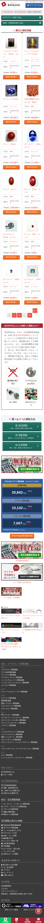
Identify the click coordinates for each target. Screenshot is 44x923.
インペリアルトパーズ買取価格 (12, 680)
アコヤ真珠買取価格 (8, 672)
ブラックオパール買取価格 (11, 740)
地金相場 (27, 922)
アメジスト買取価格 (8, 675)
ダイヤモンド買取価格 (11, 715)
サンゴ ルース (9, 189)
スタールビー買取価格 (9, 708)
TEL (16, 922)
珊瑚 (32, 106)
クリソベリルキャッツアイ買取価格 (14, 692)
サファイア (13, 106)
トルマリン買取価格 (8, 725)
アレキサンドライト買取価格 (12, 677)
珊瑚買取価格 (6, 701)
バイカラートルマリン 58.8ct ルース (11, 54)
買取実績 (38, 922)
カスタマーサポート (10, 860)
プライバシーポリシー (9, 891)
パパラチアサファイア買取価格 (12, 732)
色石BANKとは (8, 772)
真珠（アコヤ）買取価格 (10, 703)
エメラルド (34, 286)
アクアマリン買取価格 (9, 669)
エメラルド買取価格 (8, 685)
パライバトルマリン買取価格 (12, 734)
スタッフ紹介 (8, 774)
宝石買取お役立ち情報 (11, 821)
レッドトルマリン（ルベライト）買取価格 (16, 758)
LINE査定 (5, 922)
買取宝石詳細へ (11, 77)
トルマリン (13, 61)
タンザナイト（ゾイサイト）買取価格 (15, 717)
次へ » (35, 311)
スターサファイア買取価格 (11, 706)
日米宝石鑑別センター (26, 335)
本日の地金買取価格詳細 (22, 536)
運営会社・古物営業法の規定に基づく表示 (16, 894)
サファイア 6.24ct (10, 99)
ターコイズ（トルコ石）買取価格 (13, 720)
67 (30, 315)
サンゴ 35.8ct (9, 144)
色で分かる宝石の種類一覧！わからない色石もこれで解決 (11, 646)
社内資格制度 (6, 886)
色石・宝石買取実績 (10, 799)
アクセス (4, 888)
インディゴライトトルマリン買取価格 (15, 683)
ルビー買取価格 (7, 755)
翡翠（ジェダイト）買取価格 (12, 737)
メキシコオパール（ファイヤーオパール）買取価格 (20, 749)
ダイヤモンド (14, 241)
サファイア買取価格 (8, 698)
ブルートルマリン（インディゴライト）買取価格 (19, 742)
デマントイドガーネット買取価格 (13, 723)
